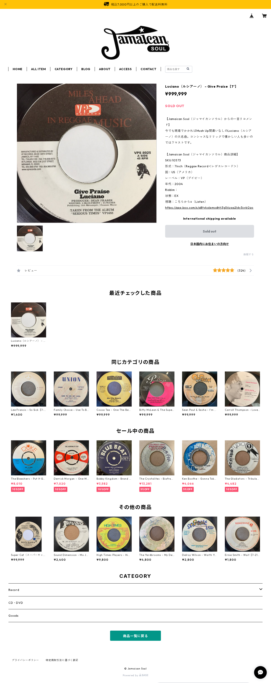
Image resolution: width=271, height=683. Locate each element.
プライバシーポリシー (25, 660)
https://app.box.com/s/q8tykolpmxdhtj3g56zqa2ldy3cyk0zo (209, 208)
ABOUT (105, 69)
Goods (13, 616)
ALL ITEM (38, 69)
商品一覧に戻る (135, 636)
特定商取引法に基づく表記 (62, 660)
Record (13, 590)
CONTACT (148, 69)
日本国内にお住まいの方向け (209, 244)
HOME (17, 69)
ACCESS (125, 69)
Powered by (131, 675)
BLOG (85, 69)
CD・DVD (15, 603)
